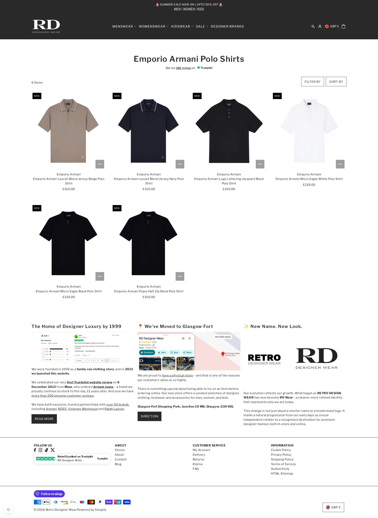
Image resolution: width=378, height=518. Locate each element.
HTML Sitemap (282, 473)
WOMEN (189, 8)
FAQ (196, 469)
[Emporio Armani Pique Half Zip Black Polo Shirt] (149, 243)
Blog (118, 464)
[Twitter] (52, 450)
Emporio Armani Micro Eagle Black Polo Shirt (69, 291)
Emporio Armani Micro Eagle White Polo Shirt (309, 179)
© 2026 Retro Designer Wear (55, 510)
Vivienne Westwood (83, 409)
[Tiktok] (46, 450)
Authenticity (280, 469)
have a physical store (177, 375)
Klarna (197, 464)
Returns (199, 459)
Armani (51, 409)
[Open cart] (343, 26)
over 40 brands (118, 404)
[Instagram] (41, 450)
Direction (149, 416)
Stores (120, 450)
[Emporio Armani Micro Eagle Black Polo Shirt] (69, 243)
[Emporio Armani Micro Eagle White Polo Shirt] (309, 131)
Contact (121, 459)
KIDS (200, 8)
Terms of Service (283, 464)
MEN (177, 8)
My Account (201, 450)
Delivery (199, 454)
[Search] (313, 26)
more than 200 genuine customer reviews (63, 395)
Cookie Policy (281, 450)
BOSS (62, 409)
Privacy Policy (281, 454)
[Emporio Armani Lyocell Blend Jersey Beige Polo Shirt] (69, 131)
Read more (44, 419)
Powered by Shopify (92, 510)
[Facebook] (35, 450)
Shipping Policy (282, 459)
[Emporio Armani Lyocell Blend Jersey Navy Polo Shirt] (149, 131)
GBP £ (334, 26)
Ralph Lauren (114, 409)
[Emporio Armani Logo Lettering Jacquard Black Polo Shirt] (229, 131)
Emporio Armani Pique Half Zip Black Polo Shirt (148, 291)
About (119, 454)
